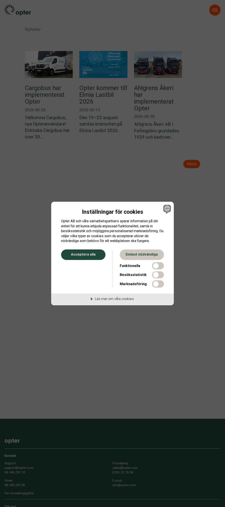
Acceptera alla (83, 254)
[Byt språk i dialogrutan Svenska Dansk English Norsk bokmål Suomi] (166, 209)
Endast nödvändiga (142, 254)
